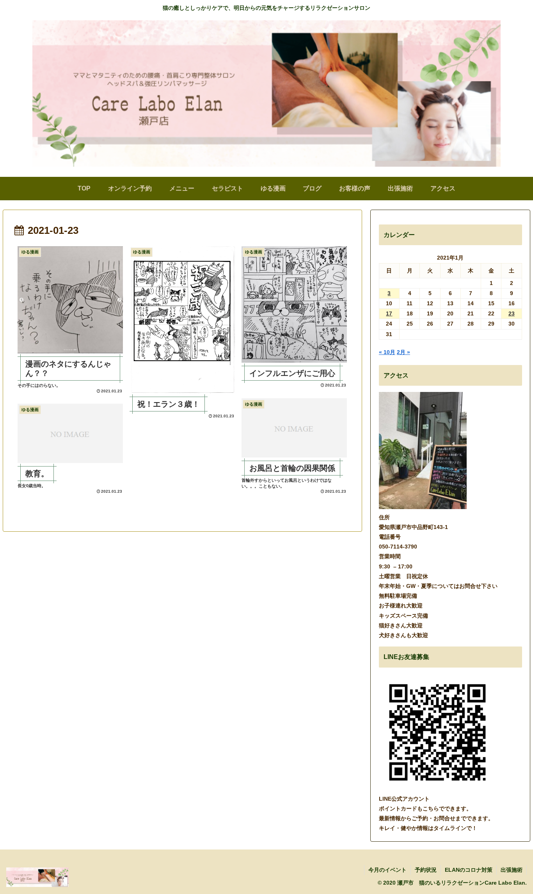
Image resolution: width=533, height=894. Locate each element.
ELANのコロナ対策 (468, 870)
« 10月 (387, 352)
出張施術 (511, 870)
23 (511, 313)
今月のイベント (387, 870)
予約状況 (426, 870)
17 (389, 313)
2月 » (403, 352)
